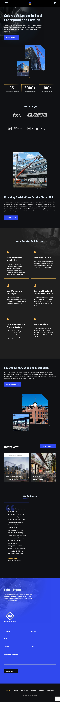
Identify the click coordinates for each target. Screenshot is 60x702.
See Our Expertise (11, 384)
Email (5, 639)
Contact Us (50, 690)
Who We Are (10, 218)
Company (6, 646)
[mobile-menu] (6, 3)
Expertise (33, 690)
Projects (15, 690)
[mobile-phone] (55, 3)
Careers (41, 690)
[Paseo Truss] (43, 467)
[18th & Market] (16, 467)
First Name (7, 631)
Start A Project (10, 37)
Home (8, 690)
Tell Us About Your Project (11, 654)
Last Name (33, 631)
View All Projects (47, 446)
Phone (32, 646)
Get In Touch (10, 671)
